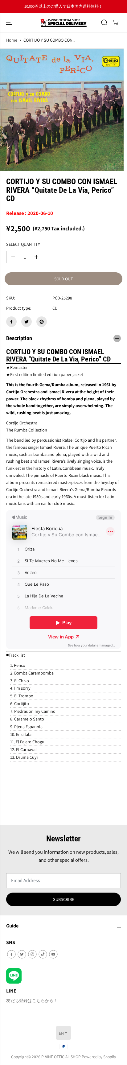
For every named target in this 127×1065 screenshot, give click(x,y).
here (101, 6)
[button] (10, 22)
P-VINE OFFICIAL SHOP (61, 1056)
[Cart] (115, 22)
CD (55, 308)
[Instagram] (32, 954)
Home (11, 40)
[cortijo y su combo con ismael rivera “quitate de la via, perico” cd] (62, 109)
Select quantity (23, 244)
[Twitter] (26, 321)
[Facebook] (11, 321)
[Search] (104, 22)
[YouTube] (53, 954)
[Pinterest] (41, 321)
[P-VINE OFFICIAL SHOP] (63, 23)
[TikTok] (43, 954)
